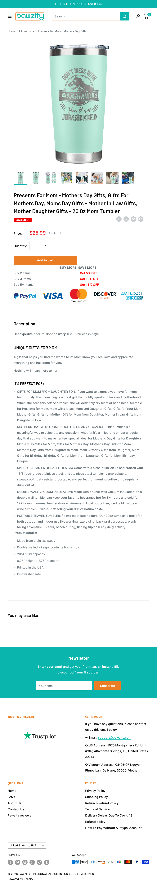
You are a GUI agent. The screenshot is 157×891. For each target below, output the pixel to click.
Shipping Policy (96, 797)
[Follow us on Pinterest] (32, 862)
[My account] (138, 16)
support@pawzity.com (114, 737)
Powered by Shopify (20, 878)
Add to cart (45, 260)
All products (26, 31)
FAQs (11, 797)
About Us (14, 803)
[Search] (124, 16)
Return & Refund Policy (102, 803)
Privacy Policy (95, 791)
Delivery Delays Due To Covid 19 (108, 815)
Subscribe (107, 686)
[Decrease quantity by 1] (34, 246)
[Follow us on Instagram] (25, 862)
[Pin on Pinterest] (126, 219)
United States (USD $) (24, 845)
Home (11, 31)
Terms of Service (97, 809)
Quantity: (20, 246)
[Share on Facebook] (119, 219)
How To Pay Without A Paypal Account (113, 828)
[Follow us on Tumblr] (46, 862)
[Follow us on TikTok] (39, 862)
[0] (146, 16)
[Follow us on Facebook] (10, 862)
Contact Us (16, 809)
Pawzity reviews (19, 815)
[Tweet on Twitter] (133, 219)
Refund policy (95, 822)
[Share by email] (140, 219)
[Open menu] (9, 16)
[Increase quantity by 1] (58, 246)
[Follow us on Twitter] (17, 862)
